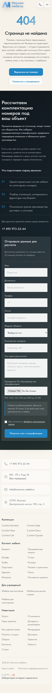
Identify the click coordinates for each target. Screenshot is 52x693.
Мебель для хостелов (12, 591)
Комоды (32, 562)
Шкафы (5, 557)
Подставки (7, 567)
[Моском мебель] (12, 5)
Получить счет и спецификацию (26, 433)
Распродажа (34, 629)
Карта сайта (8, 668)
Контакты (6, 644)
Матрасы (6, 577)
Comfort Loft (8, 535)
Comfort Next (8, 530)
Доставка (32, 634)
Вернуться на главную (26, 72)
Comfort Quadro (35, 535)
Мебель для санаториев (8, 601)
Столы (31, 557)
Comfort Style (33, 525)
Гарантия (32, 639)
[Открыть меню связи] (40, 5)
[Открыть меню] (47, 5)
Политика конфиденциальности (33, 668)
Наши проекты (9, 621)
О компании (34, 616)
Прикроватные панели (35, 551)
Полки (31, 572)
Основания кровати (38, 577)
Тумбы (5, 562)
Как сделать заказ (11, 629)
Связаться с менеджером (26, 81)
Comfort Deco (34, 530)
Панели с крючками (38, 567)
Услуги (5, 616)
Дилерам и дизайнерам (34, 623)
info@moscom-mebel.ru (21, 489)
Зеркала (6, 572)
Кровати (6, 549)
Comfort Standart (10, 525)
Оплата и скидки (10, 634)
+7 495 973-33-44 (14, 228)
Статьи (5, 649)
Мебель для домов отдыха (36, 593)
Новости (32, 644)
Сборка (5, 639)
